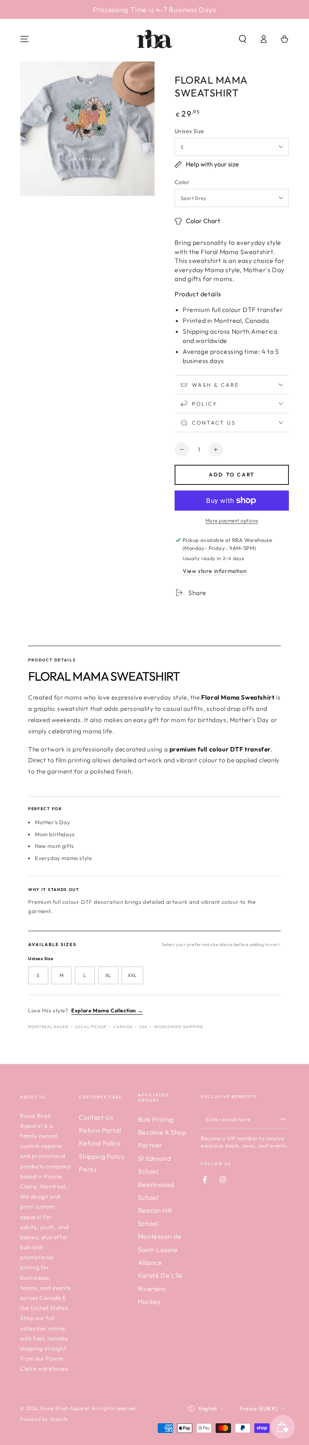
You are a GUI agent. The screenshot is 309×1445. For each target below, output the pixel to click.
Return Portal (100, 1130)
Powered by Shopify (44, 1419)
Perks (88, 1169)
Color (182, 182)
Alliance (150, 1262)
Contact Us (96, 1117)
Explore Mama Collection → (107, 1010)
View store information (215, 571)
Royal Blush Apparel (65, 1408)
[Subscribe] (284, 1119)
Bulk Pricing (155, 1119)
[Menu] (24, 39)
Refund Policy (99, 1143)
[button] (242, 39)
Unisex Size (189, 131)
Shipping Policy (101, 1156)
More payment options (232, 520)
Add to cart (232, 474)
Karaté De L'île (160, 1275)
